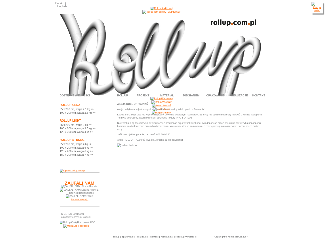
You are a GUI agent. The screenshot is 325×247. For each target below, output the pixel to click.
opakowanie (215, 95)
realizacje (239, 95)
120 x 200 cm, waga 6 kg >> (76, 151)
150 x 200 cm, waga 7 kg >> (76, 154)
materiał (167, 95)
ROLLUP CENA (70, 105)
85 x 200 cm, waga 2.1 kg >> (77, 109)
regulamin (166, 237)
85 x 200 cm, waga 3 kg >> (76, 124)
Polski (59, 3)
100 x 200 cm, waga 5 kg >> (76, 147)
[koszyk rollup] (317, 10)
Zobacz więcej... (79, 199)
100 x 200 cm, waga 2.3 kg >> (78, 112)
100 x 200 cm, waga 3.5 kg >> (78, 128)
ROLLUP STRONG (72, 140)
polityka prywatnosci (185, 237)
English (62, 6)
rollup (122, 95)
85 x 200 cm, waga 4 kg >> (76, 144)
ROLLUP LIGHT (70, 120)
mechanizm (191, 95)
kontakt (258, 95)
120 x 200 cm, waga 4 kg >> (76, 132)
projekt (143, 95)
